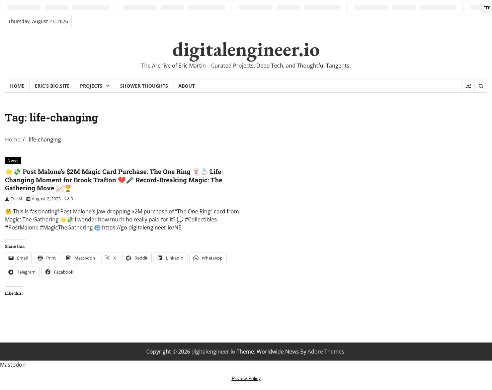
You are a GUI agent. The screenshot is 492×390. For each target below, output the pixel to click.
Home (17, 86)
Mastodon (13, 364)
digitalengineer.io (246, 49)
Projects (91, 86)
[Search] (480, 86)
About (186, 86)
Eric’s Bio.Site (52, 86)
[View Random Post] (468, 86)
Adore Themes (326, 351)
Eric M (16, 199)
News (12, 160)
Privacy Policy (246, 378)
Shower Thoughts (144, 86)
